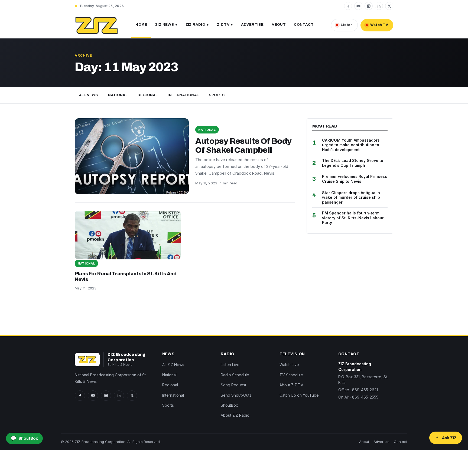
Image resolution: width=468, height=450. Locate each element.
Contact (304, 24)
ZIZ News (164, 24)
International (183, 95)
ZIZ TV (223, 24)
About (279, 24)
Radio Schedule (235, 375)
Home (141, 24)
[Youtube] (358, 6)
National (117, 95)
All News (88, 95)
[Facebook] (348, 6)
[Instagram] (369, 6)
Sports (217, 95)
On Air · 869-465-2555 (358, 397)
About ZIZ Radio (235, 415)
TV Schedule (291, 375)
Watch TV (379, 25)
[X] (389, 6)
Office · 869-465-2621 (358, 389)
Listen (347, 25)
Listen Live (230, 364)
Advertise (252, 24)
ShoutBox (229, 405)
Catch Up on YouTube (299, 395)
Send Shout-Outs (236, 395)
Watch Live (289, 364)
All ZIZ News (173, 364)
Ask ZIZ (449, 438)
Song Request (233, 385)
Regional (147, 95)
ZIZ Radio (196, 24)
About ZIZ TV (291, 385)
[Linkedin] (379, 6)
